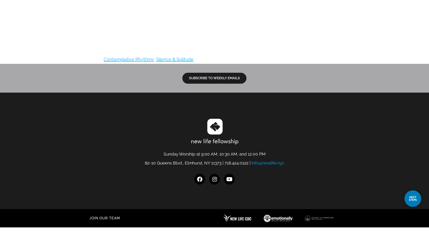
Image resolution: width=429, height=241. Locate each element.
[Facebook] (199, 179)
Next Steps (308, 17)
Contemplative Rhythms (129, 59)
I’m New (281, 17)
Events (366, 17)
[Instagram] (214, 179)
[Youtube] (229, 179)
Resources (339, 17)
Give (387, 17)
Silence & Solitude (174, 59)
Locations (254, 17)
